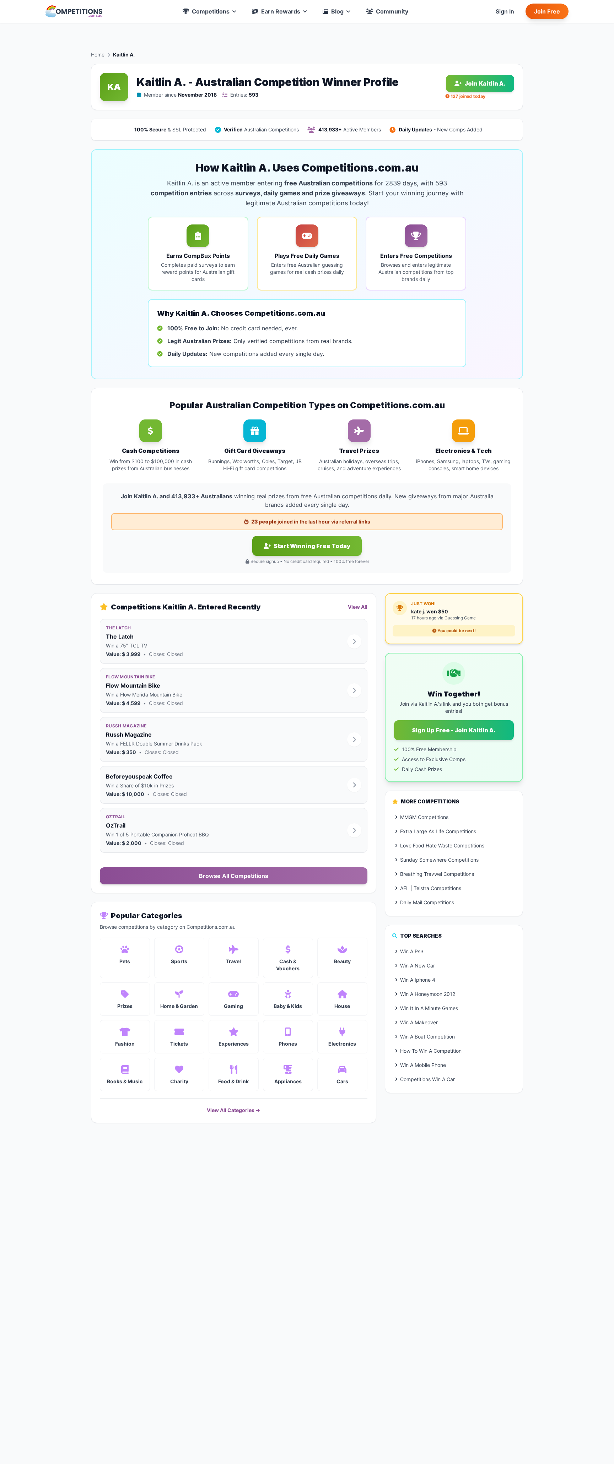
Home (97, 54)
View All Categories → (233, 1110)
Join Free (547, 11)
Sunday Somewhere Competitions (439, 860)
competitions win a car (427, 1079)
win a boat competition (427, 1037)
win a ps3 (412, 951)
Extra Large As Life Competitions (438, 831)
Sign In (505, 11)
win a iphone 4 (417, 980)
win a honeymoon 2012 (427, 994)
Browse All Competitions (233, 875)
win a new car (417, 966)
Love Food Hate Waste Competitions (442, 845)
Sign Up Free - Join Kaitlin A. (454, 730)
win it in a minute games (429, 1008)
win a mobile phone (423, 1065)
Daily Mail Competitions (427, 902)
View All (357, 607)
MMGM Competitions (424, 817)
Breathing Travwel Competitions (437, 874)
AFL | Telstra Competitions (430, 888)
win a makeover (419, 1022)
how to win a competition (431, 1051)
